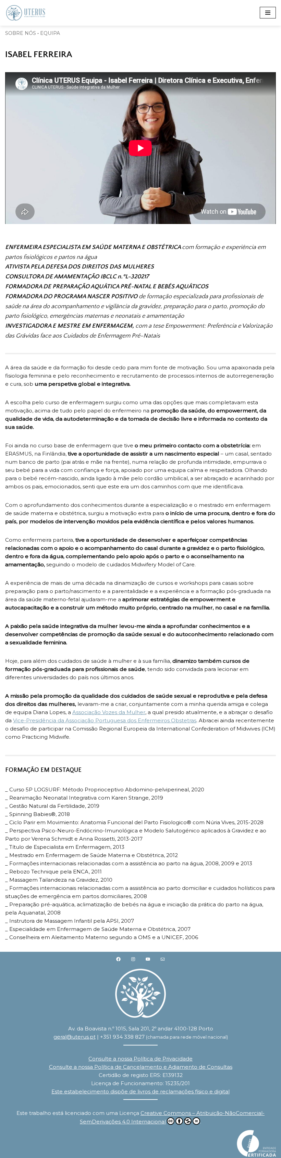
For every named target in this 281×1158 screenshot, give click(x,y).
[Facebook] (118, 959)
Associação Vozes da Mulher (108, 712)
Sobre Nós (20, 33)
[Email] (162, 959)
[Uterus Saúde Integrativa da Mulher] (25, 13)
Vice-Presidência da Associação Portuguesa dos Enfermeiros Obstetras (104, 720)
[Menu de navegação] (268, 12)
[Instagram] (133, 959)
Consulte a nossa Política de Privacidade (140, 1058)
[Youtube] (147, 959)
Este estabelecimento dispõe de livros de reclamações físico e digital (140, 1091)
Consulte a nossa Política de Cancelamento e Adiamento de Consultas (140, 1067)
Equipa (50, 33)
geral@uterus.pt (74, 1037)
